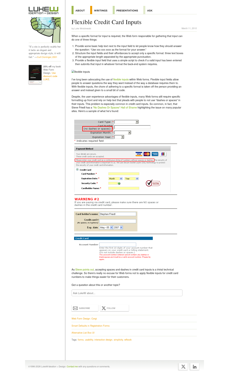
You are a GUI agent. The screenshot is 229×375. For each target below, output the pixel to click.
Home (44, 10)
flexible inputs (121, 79)
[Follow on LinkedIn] (194, 366)
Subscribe (84, 308)
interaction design (103, 339)
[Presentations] (128, 10)
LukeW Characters (45, 30)
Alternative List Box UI (83, 332)
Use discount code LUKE (50, 76)
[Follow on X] (183, 366)
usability (89, 339)
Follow (111, 308)
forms (81, 339)
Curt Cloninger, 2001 (47, 56)
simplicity (118, 339)
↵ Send (177, 292)
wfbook (127, 339)
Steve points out (84, 269)
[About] (81, 10)
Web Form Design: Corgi (84, 318)
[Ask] (150, 10)
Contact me (72, 366)
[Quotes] (101, 10)
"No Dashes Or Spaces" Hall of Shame (115, 107)
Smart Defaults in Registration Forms (90, 325)
